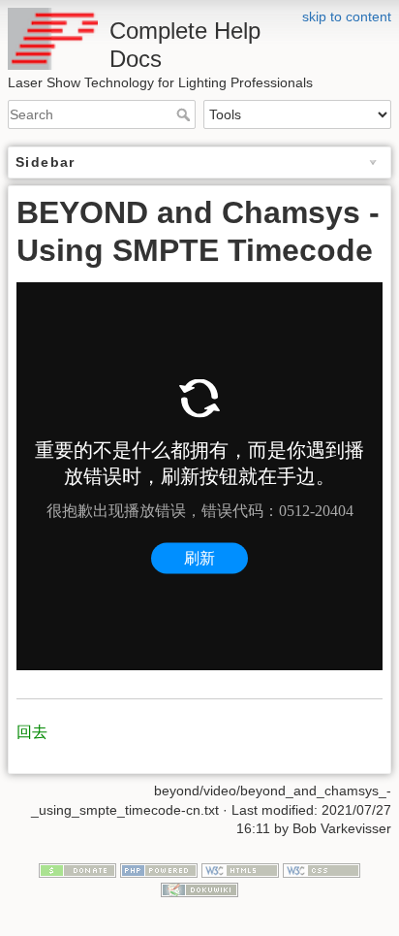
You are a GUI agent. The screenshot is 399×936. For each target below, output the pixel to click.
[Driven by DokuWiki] (199, 888)
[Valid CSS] (321, 869)
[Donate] (77, 869)
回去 (31, 732)
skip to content (346, 16)
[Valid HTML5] (240, 869)
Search (185, 114)
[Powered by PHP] (159, 869)
